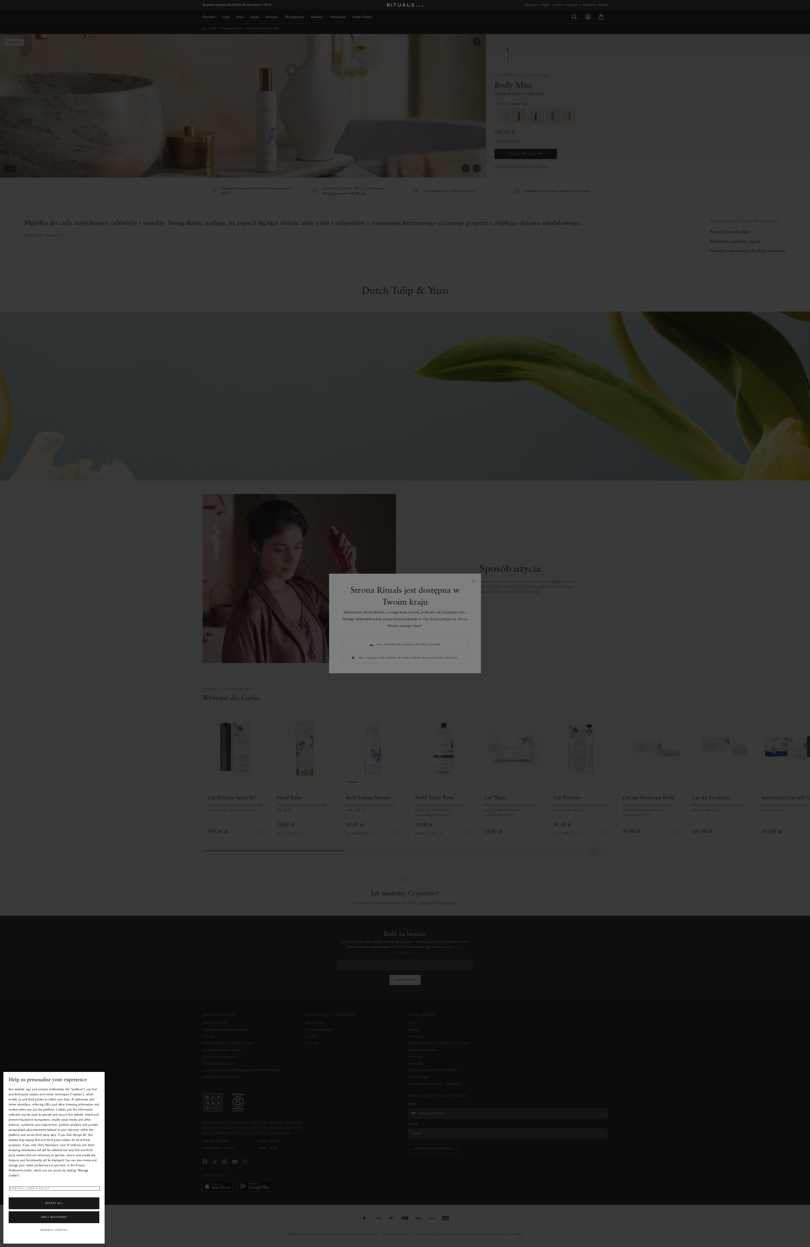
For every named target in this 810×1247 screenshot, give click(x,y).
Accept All (54, 1203)
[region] (54, 1158)
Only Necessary (54, 1217)
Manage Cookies (54, 1230)
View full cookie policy (30, 1188)
